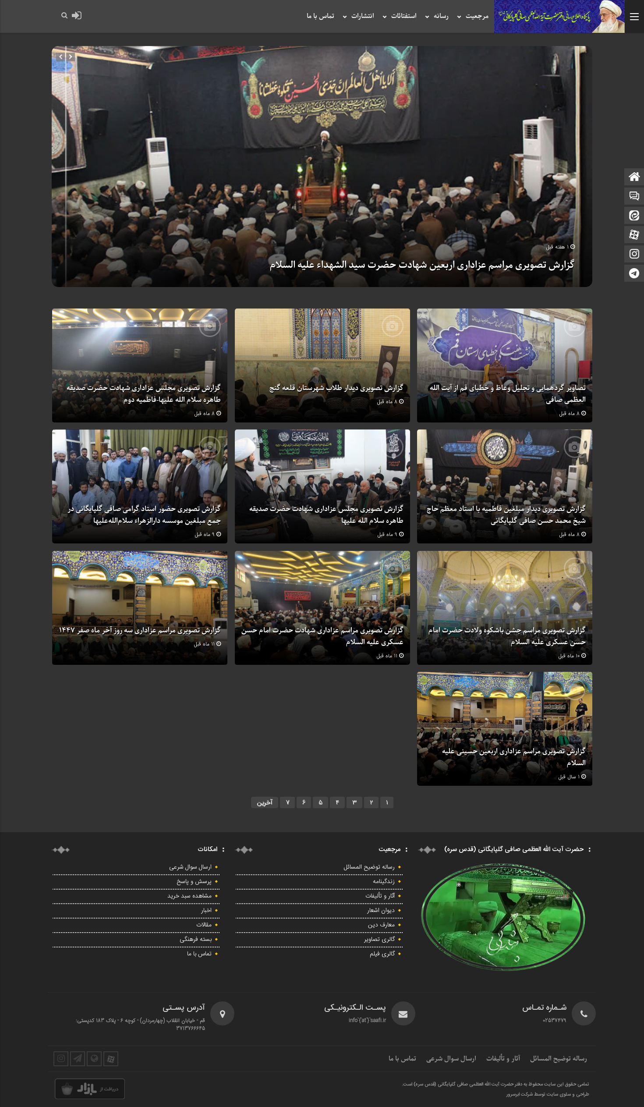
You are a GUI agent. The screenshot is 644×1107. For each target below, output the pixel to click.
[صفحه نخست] (634, 177)
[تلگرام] (634, 274)
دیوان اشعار (381, 910)
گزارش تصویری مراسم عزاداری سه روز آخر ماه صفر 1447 (140, 630)
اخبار (206, 910)
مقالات (204, 925)
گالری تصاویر (379, 939)
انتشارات (362, 16)
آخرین (264, 802)
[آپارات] (634, 235)
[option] (322, 166)
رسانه (441, 16)
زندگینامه (384, 881)
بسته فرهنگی (196, 939)
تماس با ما (320, 16)
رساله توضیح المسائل (369, 867)
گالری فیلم (382, 954)
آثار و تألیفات (380, 896)
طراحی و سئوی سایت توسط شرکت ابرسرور (547, 1095)
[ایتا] (634, 216)
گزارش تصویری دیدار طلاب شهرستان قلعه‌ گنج (336, 388)
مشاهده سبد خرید (189, 896)
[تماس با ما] (634, 197)
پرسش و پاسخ (194, 881)
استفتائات (404, 16)
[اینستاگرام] (634, 254)
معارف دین (381, 925)
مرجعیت (477, 16)
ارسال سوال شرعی (190, 867)
